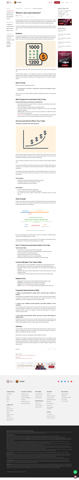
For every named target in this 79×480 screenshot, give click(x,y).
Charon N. (20, 15)
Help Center (49, 405)
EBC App (8, 406)
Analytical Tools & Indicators (10, 415)
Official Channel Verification (50, 408)
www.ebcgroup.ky (62, 437)
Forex (8, 395)
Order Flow (9, 37)
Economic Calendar (9, 46)
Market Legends (10, 14)
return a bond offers (26, 285)
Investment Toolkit (10, 39)
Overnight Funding (61, 13)
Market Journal (10, 30)
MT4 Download (10, 408)
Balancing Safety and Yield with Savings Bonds (65, 42)
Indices (8, 397)
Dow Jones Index (61, 14)
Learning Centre (10, 12)
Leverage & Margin (25, 395)
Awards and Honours (51, 395)
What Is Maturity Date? (62, 30)
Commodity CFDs (67, 10)
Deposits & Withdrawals (26, 397)
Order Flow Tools (10, 417)
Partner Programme (51, 417)
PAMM (8, 412)
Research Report (38, 405)
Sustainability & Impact (51, 399)
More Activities (64, 401)
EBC (10, 471)
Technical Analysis (10, 26)
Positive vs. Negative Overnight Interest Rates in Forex (65, 38)
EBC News (49, 401)
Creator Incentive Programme (65, 394)
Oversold (67, 14)
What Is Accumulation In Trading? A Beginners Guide (25, 355)
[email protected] (53, 452)
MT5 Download (10, 410)
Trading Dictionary (10, 10)
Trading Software (10, 35)
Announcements (50, 403)
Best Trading (64, 399)
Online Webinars (10, 16)
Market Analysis (10, 28)
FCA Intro (50, 2)
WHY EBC (49, 393)
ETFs (8, 401)
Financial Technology (25, 403)
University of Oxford (51, 416)
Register (56, 2)
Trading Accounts (24, 393)
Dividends (23, 399)
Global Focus (38, 403)
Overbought (60, 16)
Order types (65, 12)
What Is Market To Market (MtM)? (64, 34)
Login (63, 2)
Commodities (9, 393)
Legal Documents (50, 397)
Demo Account (60, 10)
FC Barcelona (49, 414)
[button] (75, 476)
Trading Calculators (9, 42)
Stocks (8, 399)
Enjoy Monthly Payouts (66, 397)
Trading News (9, 24)
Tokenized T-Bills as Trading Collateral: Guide (65, 46)
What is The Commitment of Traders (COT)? (24, 358)
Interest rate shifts (21, 114)
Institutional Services (25, 401)
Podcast (8, 18)
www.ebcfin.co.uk (57, 436)
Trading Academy (19, 8)
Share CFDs (60, 12)
